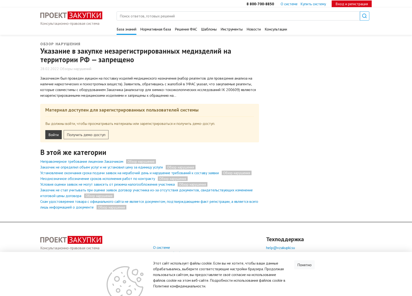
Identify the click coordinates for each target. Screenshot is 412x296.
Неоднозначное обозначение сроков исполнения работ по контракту (97, 178)
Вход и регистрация (351, 3)
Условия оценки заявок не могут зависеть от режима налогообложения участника (107, 184)
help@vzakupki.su (280, 247)
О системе (289, 3)
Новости (254, 29)
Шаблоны (209, 29)
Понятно (304, 264)
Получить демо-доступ (86, 134)
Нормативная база (155, 29)
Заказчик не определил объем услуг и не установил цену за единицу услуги (101, 167)
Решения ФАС (186, 29)
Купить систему (313, 3)
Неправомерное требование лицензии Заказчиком (81, 161)
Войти (53, 134)
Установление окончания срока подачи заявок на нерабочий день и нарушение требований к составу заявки (129, 172)
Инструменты (232, 29)
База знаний (126, 29)
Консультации (276, 29)
